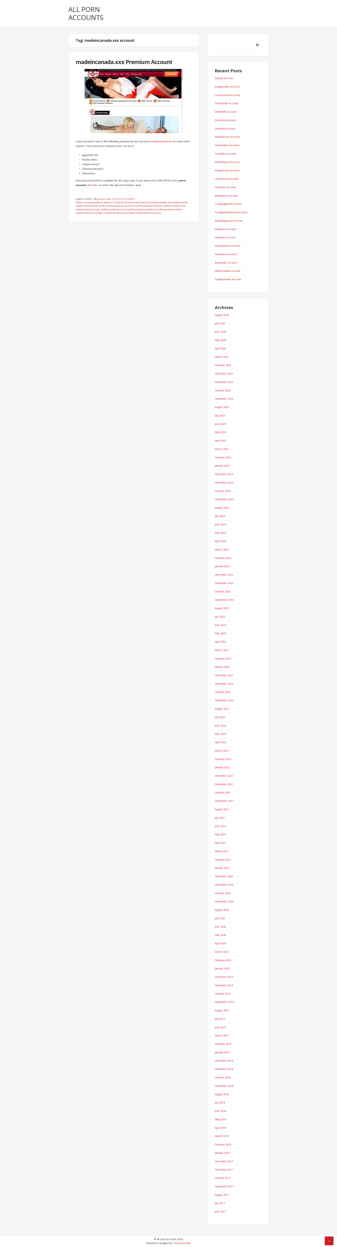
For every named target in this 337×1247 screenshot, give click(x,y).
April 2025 (220, 440)
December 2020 (224, 876)
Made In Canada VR (113, 202)
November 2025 (224, 382)
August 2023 (222, 608)
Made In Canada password (89, 202)
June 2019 (220, 1027)
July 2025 (220, 415)
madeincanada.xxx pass (113, 209)
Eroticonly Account (225, 120)
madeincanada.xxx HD (174, 205)
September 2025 (224, 398)
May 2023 (220, 633)
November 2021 (224, 784)
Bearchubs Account (226, 262)
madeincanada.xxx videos (148, 212)
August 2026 (222, 315)
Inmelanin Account (225, 187)
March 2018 (221, 1136)
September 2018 (224, 1085)
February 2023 (223, 658)
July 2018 (220, 1102)
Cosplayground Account (228, 203)
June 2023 (220, 625)
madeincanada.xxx (161, 141)
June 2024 (220, 524)
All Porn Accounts (86, 13)
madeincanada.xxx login (88, 209)
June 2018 (220, 1111)
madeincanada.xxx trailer (169, 209)
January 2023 (222, 666)
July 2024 (220, 516)
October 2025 (222, 390)
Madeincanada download (137, 202)
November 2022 (224, 683)
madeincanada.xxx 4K (94, 205)
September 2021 (224, 800)
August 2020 (222, 909)
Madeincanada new (161, 202)
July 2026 (220, 323)
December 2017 (224, 1161)
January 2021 (222, 868)
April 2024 (220, 541)
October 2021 (222, 792)
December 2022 (224, 675)
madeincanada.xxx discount (148, 205)
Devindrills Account (225, 111)
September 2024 (224, 499)
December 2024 (224, 474)
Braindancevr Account (227, 136)
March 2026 (221, 357)
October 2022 (222, 692)
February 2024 (223, 558)
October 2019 (222, 993)
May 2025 (220, 432)
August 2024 (222, 507)
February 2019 (223, 1044)
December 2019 (224, 977)
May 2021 (220, 834)
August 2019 (222, 1010)
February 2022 (223, 759)
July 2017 (220, 1203)
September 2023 (224, 599)
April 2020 (220, 943)
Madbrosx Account (225, 229)
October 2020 (222, 893)
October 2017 (222, 1178)
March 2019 (221, 1035)
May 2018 (220, 1119)
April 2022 (220, 742)
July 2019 (220, 1018)
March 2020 (221, 951)
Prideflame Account (226, 254)
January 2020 (222, 968)
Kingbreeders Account (227, 86)
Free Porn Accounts (124, 198)
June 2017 (220, 1211)
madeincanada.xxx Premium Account (124, 62)
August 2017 (222, 1194)
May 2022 (220, 733)
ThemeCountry (181, 1243)
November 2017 (224, 1169)
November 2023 (224, 583)
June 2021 (220, 826)
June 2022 (220, 725)
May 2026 (220, 340)
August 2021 (222, 809)
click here (92, 185)
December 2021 (224, 775)
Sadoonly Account (225, 128)
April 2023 (220, 641)
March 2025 (221, 449)
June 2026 (220, 331)
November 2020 (224, 884)
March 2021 (221, 851)
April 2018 (220, 1127)
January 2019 (222, 1052)
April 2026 (220, 348)
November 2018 (224, 1069)
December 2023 (224, 574)
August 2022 (222, 708)
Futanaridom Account (227, 145)
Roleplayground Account (229, 220)
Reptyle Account (224, 78)
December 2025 (224, 373)
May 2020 (220, 935)
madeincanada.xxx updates (89, 212)
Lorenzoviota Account (227, 95)
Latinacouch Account (227, 178)
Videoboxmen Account (227, 245)
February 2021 (223, 859)
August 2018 (222, 1094)
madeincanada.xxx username (119, 212)
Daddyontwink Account (228, 279)
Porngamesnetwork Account (231, 212)
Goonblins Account (225, 153)
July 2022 (220, 717)
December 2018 (224, 1060)
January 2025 (222, 465)
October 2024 (222, 491)
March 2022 (221, 750)
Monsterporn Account (227, 162)
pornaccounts (104, 198)
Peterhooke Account (226, 103)
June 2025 (220, 424)
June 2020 (220, 926)
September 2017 (224, 1186)
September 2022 (224, 700)
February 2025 (223, 457)
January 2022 (222, 767)
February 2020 (223, 960)
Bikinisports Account (226, 195)
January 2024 (222, 566)
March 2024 (221, 549)
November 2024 (224, 482)
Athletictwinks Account (227, 271)
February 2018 (223, 1144)
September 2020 (224, 901)
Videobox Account (225, 237)
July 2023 (220, 616)
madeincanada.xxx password (141, 209)
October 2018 (222, 1077)
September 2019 (224, 1002)
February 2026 (223, 365)
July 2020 (220, 918)
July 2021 (220, 817)
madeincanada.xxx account (119, 205)
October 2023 (222, 591)
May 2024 (220, 532)
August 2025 (222, 407)
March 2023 (221, 650)
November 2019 (224, 985)
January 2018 (222, 1153)
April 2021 (220, 842)
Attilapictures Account (227, 170)
